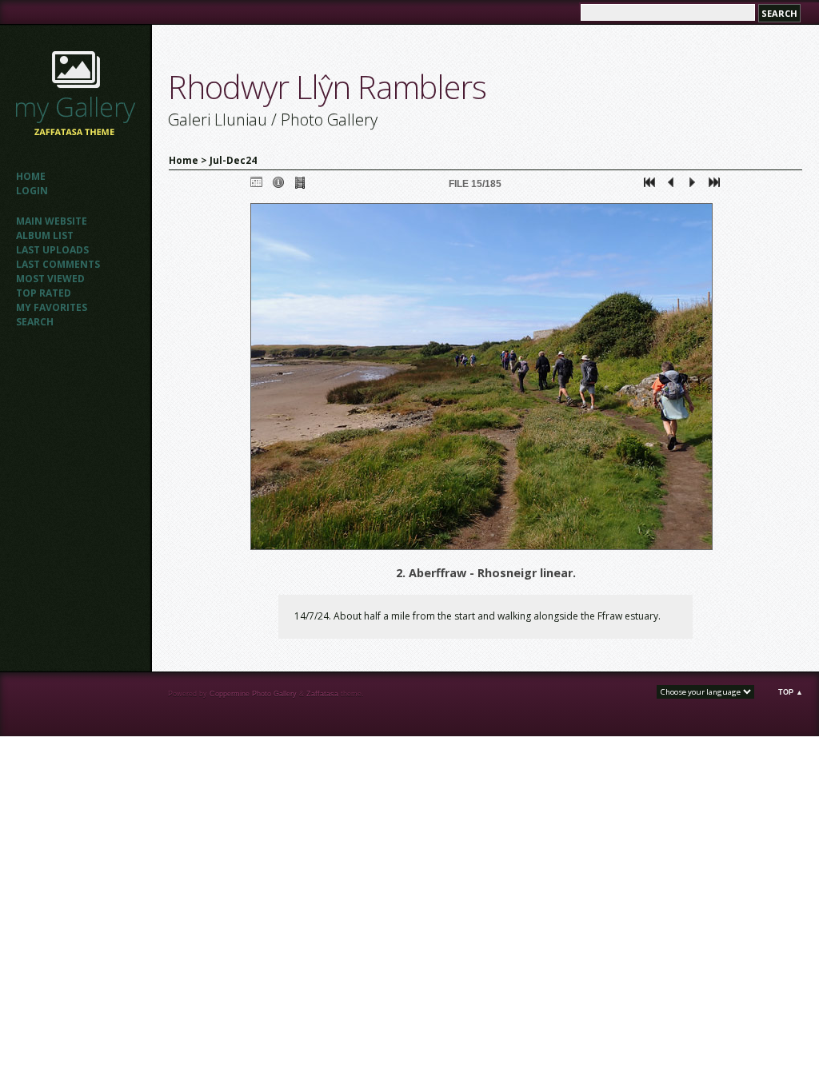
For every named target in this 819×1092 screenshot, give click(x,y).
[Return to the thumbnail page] (256, 186)
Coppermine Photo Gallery (253, 694)
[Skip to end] (714, 186)
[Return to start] (649, 186)
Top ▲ (790, 692)
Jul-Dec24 (233, 160)
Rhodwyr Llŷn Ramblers (327, 87)
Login (32, 190)
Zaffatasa (322, 694)
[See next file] (692, 186)
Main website (51, 221)
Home (31, 176)
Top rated (43, 293)
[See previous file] (671, 186)
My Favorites (51, 307)
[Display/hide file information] (278, 186)
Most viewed (50, 278)
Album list (45, 235)
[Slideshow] (300, 186)
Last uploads (52, 250)
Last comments (58, 264)
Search (35, 322)
